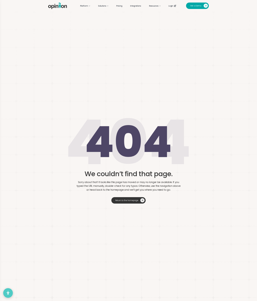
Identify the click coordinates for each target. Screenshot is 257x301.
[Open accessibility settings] (8, 293)
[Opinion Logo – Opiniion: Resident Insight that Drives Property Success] (57, 3)
